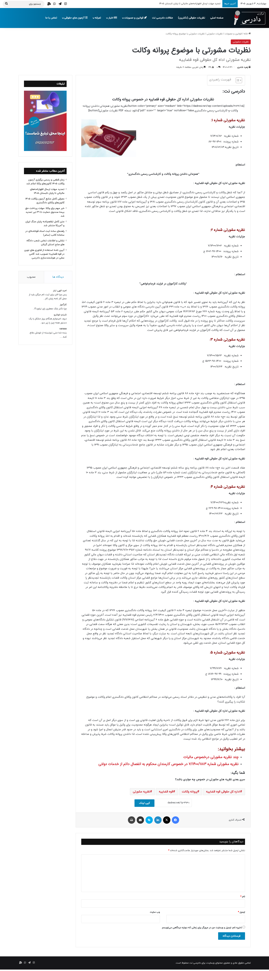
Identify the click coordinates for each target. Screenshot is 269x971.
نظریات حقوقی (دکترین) (191, 18)
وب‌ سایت (155, 912)
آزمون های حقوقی (74, 18)
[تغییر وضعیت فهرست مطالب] (237, 80)
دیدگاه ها (58, 277)
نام (242, 896)
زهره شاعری (242, 67)
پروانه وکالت (189, 792)
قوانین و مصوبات (134, 18)
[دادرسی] (248, 18)
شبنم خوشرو (60, 314)
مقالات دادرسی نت (162, 18)
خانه (246, 33)
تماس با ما (51, 18)
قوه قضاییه (166, 792)
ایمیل (241, 912)
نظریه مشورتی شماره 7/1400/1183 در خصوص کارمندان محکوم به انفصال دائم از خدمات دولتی (168, 764)
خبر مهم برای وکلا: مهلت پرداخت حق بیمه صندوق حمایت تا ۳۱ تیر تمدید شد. (44, 212)
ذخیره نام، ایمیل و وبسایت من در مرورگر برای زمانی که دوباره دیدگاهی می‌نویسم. (202, 927)
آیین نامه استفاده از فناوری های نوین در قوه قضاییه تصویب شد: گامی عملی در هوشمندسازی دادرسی (44, 254)
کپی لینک (144, 803)
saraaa (63, 328)
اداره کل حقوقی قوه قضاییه (223, 792)
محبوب (31, 277)
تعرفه (98, 18)
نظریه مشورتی (141, 792)
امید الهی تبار (60, 290)
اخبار (111, 18)
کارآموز (63, 304)
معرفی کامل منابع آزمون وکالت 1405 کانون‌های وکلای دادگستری (189, 3)
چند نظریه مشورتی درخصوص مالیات (211, 757)
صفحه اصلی (216, 18)
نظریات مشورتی (215, 33)
